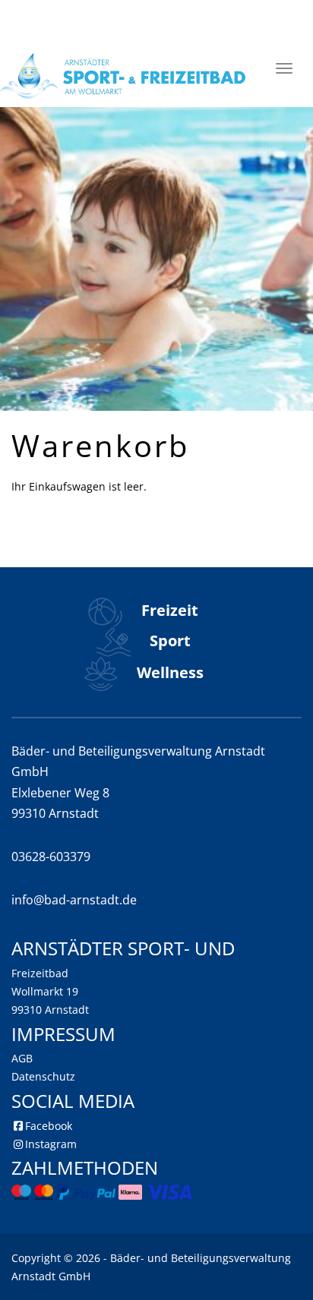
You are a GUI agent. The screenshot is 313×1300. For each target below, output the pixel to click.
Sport (168, 640)
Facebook (48, 1126)
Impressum (63, 1033)
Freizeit (168, 610)
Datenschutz (43, 1076)
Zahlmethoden (84, 1167)
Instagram (51, 1144)
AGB (22, 1058)
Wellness (168, 672)
